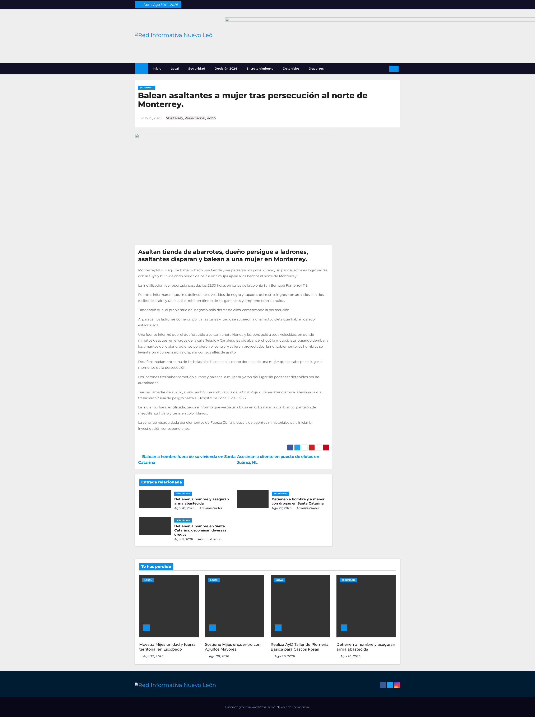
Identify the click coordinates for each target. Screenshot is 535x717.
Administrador (211, 508)
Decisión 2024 (226, 68)
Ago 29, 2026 (153, 656)
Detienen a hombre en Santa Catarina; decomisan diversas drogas (200, 530)
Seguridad (196, 68)
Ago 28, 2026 (184, 508)
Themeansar (300, 707)
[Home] (141, 68)
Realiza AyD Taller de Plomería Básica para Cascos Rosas (300, 647)
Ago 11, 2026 (183, 539)
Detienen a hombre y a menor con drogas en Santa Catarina (298, 501)
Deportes (316, 68)
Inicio (157, 68)
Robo (211, 118)
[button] (384, 68)
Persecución (195, 118)
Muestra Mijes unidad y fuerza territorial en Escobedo (167, 647)
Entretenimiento (260, 68)
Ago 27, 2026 (282, 508)
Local (175, 68)
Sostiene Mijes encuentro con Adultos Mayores (232, 647)
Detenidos (291, 68)
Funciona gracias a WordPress (245, 707)
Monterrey (174, 118)
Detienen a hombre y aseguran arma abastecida (201, 501)
